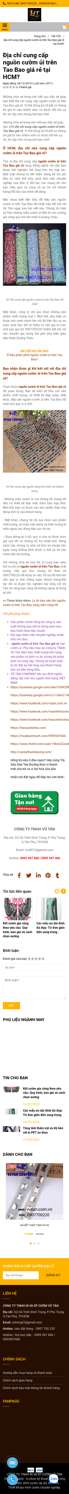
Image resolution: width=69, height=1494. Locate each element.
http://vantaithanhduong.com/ (31, 752)
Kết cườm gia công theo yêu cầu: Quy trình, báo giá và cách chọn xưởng (44, 1093)
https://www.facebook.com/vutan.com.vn (39, 703)
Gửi (11, 1005)
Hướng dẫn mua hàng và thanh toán (27, 1373)
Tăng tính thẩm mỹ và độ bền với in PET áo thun (43, 1130)
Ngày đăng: (10, 83)
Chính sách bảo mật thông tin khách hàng (31, 1388)
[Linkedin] (38, 874)
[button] (64, 28)
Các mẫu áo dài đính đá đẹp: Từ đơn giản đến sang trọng (43, 1113)
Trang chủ (41, 36)
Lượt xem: (39, 83)
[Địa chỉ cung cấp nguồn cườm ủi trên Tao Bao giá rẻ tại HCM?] (34, 14)
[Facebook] (19, 874)
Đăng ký (53, 1275)
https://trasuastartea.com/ (29, 728)
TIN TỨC (57, 36)
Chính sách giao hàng (17, 1380)
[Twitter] (29, 874)
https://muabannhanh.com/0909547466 (38, 736)
